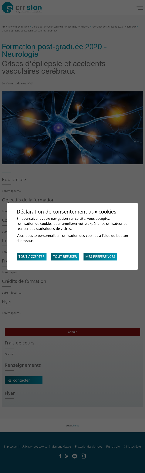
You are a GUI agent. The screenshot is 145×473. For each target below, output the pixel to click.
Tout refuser (65, 256)
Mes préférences (100, 256)
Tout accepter (32, 256)
